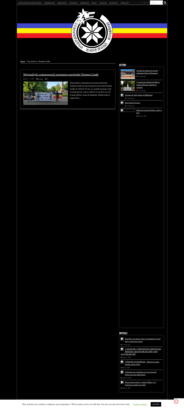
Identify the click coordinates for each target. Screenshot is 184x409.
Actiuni (40, 79)
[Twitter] (145, 2)
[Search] (165, 2)
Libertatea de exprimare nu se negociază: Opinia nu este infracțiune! (141, 373)
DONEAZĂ (113, 2)
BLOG (94, 2)
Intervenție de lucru (132, 102)
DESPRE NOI (50, 2)
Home (22, 61)
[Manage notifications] (176, 401)
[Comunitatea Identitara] (92, 30)
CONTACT (73, 2)
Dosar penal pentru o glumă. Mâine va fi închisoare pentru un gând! (140, 383)
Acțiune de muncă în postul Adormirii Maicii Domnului (147, 71)
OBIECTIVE (62, 2)
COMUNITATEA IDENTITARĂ (30, 2)
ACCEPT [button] (155, 404)
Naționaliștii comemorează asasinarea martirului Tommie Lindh (60, 74)
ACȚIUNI (103, 2)
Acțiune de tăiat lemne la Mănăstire (139, 95)
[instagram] (148, 2)
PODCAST (125, 2)
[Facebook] (142, 2)
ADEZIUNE (84, 2)
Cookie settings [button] (140, 404)
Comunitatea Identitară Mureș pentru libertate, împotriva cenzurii (148, 85)
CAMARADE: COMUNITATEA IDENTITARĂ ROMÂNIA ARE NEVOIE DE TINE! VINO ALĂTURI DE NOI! (141, 351)
